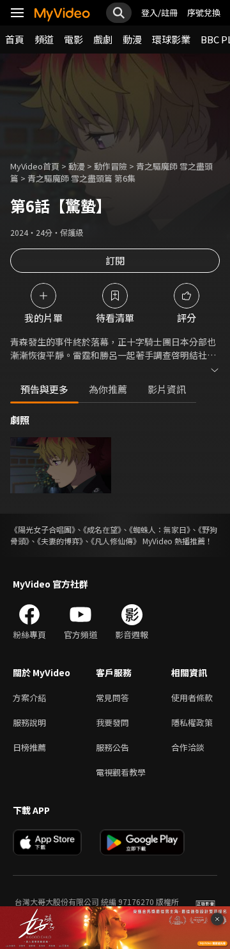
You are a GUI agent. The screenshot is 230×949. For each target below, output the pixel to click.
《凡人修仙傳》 (116, 540)
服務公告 (112, 747)
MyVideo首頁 (34, 166)
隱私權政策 (192, 722)
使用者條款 (192, 698)
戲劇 (102, 39)
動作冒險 (110, 166)
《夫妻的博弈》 (60, 540)
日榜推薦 (29, 747)
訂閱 (115, 260)
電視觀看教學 (121, 772)
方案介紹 (29, 698)
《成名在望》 (102, 529)
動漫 (132, 39)
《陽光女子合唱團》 (42, 529)
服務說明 (29, 722)
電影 (73, 39)
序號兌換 (203, 12)
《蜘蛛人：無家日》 (159, 529)
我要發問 (112, 722)
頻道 (44, 39)
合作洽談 (187, 747)
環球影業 (171, 39)
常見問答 (112, 698)
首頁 (14, 39)
